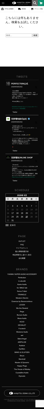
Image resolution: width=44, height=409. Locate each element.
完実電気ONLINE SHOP (22, 158)
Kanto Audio (22, 284)
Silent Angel (22, 339)
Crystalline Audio (22, 373)
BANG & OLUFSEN (22, 352)
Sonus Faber (22, 291)
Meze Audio (22, 318)
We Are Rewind (22, 308)
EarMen (22, 349)
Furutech (22, 328)
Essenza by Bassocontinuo (22, 301)
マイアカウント (22, 248)
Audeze (22, 345)
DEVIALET (22, 325)
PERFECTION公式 (19, 84)
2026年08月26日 (16, 87)
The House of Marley (22, 369)
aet (22, 335)
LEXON (22, 305)
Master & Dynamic (22, 362)
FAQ (22, 245)
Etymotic (22, 376)
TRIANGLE (22, 295)
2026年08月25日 (16, 122)
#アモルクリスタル (26, 106)
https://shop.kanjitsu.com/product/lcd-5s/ (23, 177)
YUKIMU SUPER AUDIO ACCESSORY (22, 274)
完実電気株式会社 (19, 119)
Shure (22, 356)
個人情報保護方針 (22, 251)
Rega (22, 312)
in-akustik (22, 281)
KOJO (22, 322)
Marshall (22, 359)
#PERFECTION (16, 106)
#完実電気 (22, 108)
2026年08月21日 (16, 161)
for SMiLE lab (22, 288)
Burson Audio (22, 315)
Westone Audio (22, 332)
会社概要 (22, 258)
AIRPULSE (22, 342)
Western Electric (22, 298)
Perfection (22, 278)
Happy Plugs (22, 366)
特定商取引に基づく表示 (22, 255)
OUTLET (22, 241)
